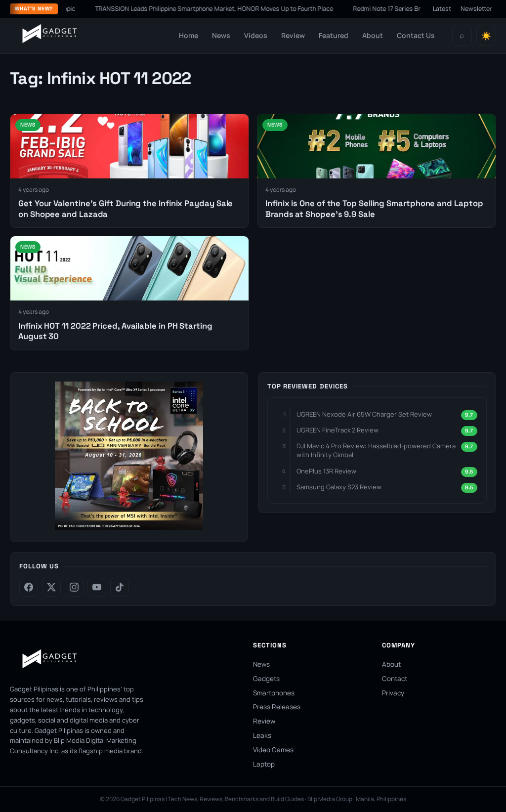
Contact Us (416, 35)
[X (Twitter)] (51, 587)
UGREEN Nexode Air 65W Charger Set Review (364, 414)
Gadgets (266, 678)
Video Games (273, 749)
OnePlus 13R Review (326, 471)
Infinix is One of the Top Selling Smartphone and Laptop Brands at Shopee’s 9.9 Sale (374, 208)
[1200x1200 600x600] (129, 526)
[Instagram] (74, 587)
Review (293, 35)
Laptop (264, 764)
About (372, 35)
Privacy (393, 692)
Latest (442, 8)
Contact (394, 678)
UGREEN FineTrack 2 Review (337, 430)
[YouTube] (96, 587)
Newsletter (476, 8)
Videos (255, 35)
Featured (333, 35)
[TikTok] (119, 587)
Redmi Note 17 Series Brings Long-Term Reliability (406, 8)
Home (188, 35)
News (221, 35)
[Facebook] (28, 587)
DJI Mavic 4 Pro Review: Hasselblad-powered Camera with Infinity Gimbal (376, 450)
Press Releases (276, 706)
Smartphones (274, 692)
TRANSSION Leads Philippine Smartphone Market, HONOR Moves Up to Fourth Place (198, 8)
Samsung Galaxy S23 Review (338, 486)
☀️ (486, 36)
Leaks (262, 735)
